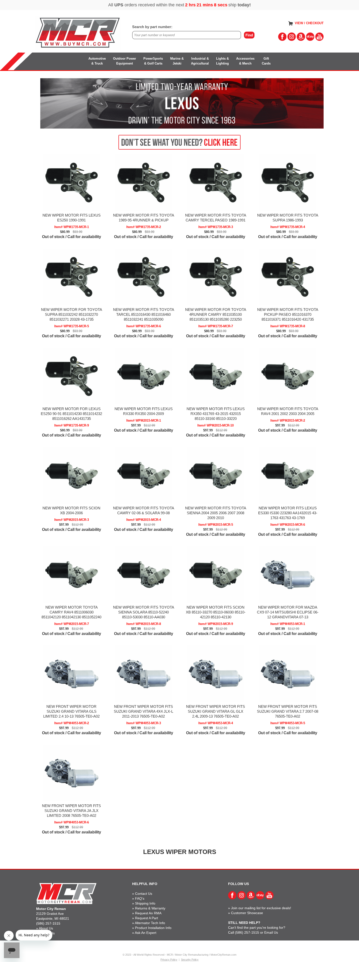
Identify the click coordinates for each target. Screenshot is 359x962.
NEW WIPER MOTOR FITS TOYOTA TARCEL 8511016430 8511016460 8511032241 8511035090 (143, 314)
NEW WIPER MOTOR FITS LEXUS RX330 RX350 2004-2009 (144, 411)
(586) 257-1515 (48, 923)
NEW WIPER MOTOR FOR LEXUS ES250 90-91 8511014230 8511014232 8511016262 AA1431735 (71, 414)
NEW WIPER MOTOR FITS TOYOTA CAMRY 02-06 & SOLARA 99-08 (143, 510)
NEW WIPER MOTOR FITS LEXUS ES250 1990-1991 (71, 217)
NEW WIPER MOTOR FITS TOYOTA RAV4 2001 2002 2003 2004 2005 (287, 411)
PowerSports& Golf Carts (153, 61)
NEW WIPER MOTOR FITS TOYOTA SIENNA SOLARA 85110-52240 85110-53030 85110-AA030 (143, 612)
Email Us (271, 932)
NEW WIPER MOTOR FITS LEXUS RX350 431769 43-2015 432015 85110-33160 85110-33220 (216, 414)
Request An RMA (148, 913)
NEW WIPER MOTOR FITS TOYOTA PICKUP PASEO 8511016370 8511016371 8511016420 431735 (287, 314)
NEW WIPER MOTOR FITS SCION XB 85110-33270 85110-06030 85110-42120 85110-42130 (215, 612)
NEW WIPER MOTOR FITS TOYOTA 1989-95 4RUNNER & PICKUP (143, 217)
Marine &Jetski (177, 61)
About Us (46, 928)
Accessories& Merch (245, 61)
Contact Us (143, 894)
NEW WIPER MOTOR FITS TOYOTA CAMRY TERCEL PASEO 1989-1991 (215, 217)
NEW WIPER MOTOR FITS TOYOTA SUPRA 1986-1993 (287, 217)
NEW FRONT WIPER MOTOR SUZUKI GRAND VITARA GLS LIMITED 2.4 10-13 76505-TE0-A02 (71, 711)
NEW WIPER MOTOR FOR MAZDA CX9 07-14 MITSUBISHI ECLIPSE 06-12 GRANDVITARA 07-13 (287, 612)
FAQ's (139, 898)
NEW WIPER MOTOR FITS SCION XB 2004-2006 (71, 510)
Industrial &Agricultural (200, 61)
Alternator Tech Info (150, 923)
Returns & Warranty (150, 908)
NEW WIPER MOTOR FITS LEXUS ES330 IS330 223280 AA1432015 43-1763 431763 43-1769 (287, 513)
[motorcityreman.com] (78, 33)
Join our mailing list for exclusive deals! (261, 908)
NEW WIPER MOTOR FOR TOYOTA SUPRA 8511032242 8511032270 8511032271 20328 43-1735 (71, 314)
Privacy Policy (168, 959)
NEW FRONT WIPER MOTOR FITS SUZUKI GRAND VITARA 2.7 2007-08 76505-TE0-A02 (287, 711)
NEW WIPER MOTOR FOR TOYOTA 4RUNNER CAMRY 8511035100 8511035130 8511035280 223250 (215, 314)
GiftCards (266, 61)
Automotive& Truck (97, 61)
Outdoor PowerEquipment (124, 61)
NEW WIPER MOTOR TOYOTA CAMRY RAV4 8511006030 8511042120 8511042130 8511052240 (71, 612)
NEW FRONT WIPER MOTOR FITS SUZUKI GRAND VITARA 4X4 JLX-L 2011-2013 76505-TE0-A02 (143, 711)
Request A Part (146, 918)
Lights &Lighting (222, 61)
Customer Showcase (247, 913)
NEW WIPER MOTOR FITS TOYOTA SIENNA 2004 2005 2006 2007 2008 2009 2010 (215, 513)
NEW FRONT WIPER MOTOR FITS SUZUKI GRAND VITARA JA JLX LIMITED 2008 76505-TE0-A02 (71, 811)
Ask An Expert (145, 933)
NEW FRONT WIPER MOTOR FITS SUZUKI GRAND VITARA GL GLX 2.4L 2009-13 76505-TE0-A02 (215, 711)
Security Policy (190, 959)
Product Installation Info (153, 928)
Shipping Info (145, 903)
